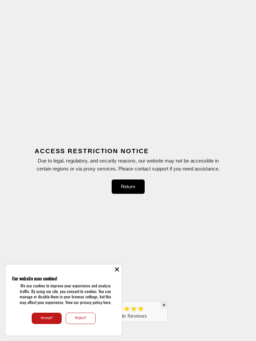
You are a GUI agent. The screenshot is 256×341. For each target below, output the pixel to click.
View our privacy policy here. (88, 302)
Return (128, 186)
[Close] (117, 269)
